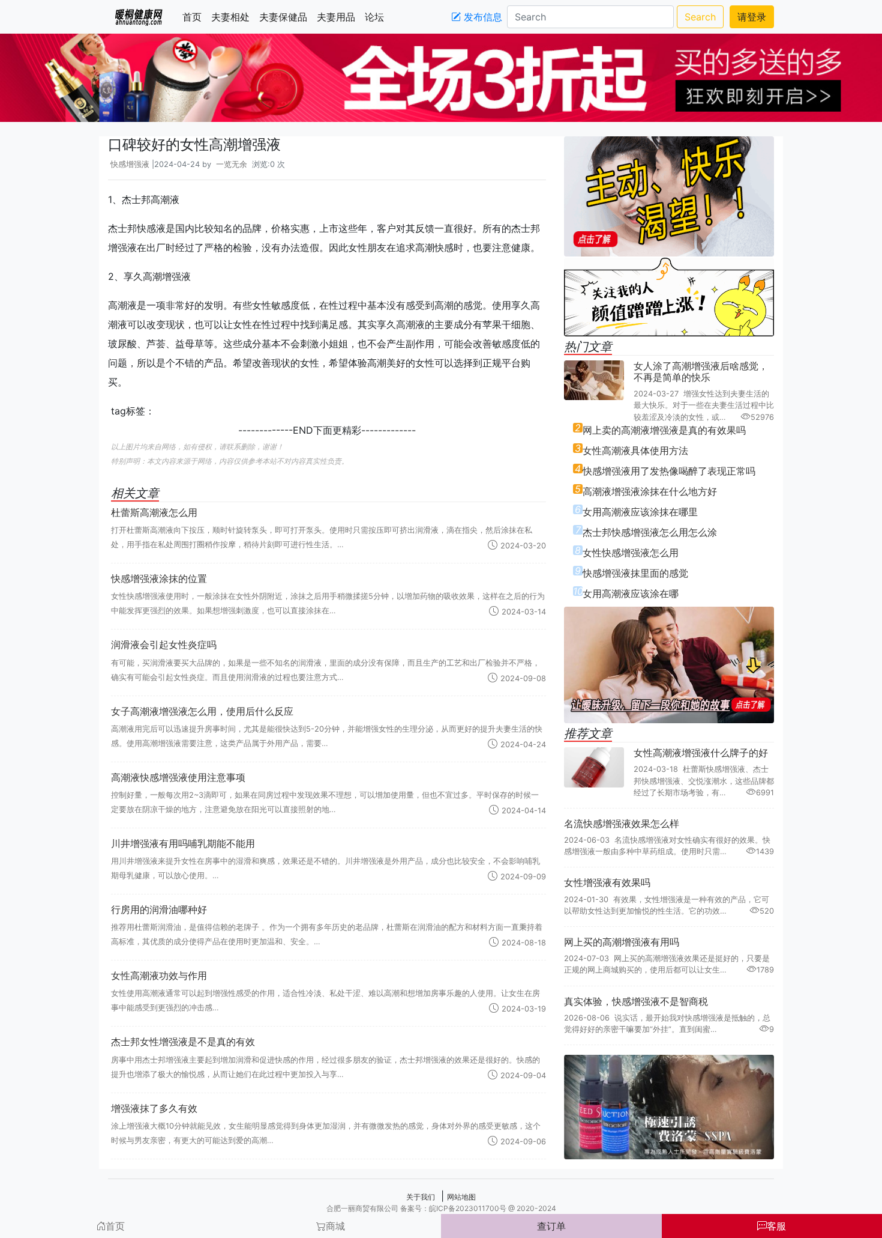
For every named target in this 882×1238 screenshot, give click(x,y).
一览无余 (231, 164)
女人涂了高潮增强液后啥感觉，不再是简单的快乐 (701, 371)
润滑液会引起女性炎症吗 (164, 645)
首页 (194, 17)
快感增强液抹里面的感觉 (635, 573)
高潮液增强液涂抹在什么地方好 (650, 491)
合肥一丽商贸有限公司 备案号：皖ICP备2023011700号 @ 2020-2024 (441, 1208)
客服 (776, 1226)
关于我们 (420, 1196)
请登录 (751, 17)
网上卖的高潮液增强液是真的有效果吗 (664, 430)
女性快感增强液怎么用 (631, 553)
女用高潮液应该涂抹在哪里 (640, 512)
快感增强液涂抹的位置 (159, 578)
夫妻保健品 (285, 17)
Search (700, 17)
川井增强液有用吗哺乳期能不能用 (183, 843)
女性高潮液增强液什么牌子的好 (701, 753)
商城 (335, 1226)
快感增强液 (129, 164)
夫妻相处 (232, 17)
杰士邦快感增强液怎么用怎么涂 (650, 532)
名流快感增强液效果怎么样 (621, 824)
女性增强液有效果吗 (607, 882)
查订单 (551, 1226)
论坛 (377, 17)
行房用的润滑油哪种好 (159, 909)
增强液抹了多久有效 (154, 1108)
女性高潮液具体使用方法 (635, 451)
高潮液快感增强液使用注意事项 (178, 777)
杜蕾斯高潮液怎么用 (154, 512)
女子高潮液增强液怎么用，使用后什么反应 (202, 711)
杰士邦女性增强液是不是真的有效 (183, 1042)
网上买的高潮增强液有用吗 (621, 942)
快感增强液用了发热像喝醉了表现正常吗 (669, 471)
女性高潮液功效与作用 (159, 975)
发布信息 (481, 17)
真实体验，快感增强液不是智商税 (636, 1001)
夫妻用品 (338, 17)
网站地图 (461, 1196)
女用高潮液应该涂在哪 (631, 593)
